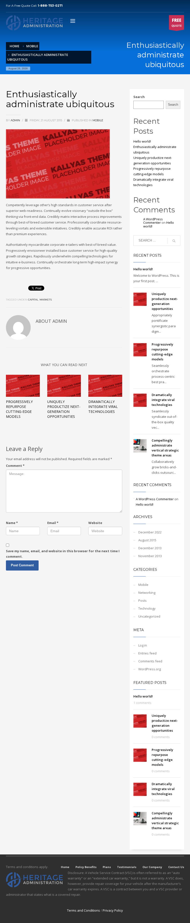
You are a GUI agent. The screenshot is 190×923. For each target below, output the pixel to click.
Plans (107, 867)
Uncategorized (149, 616)
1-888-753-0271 (50, 5)
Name (12, 523)
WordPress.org (149, 669)
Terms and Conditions (83, 910)
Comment (15, 465)
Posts (142, 600)
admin (16, 120)
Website (95, 523)
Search (139, 97)
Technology (147, 608)
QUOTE (176, 22)
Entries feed (147, 653)
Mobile (98, 120)
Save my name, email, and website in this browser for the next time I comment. (62, 554)
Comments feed (150, 661)
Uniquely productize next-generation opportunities (63, 409)
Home (65, 867)
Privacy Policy (113, 910)
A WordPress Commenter (153, 221)
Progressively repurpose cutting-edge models (19, 409)
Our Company (152, 867)
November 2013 (150, 556)
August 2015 (147, 540)
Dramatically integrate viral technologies (103, 406)
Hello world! (142, 141)
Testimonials (126, 867)
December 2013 (150, 548)
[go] (173, 241)
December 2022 (150, 532)
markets (46, 299)
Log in (142, 645)
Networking (146, 592)
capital (33, 299)
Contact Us (176, 867)
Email (52, 523)
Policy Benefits (85, 867)
